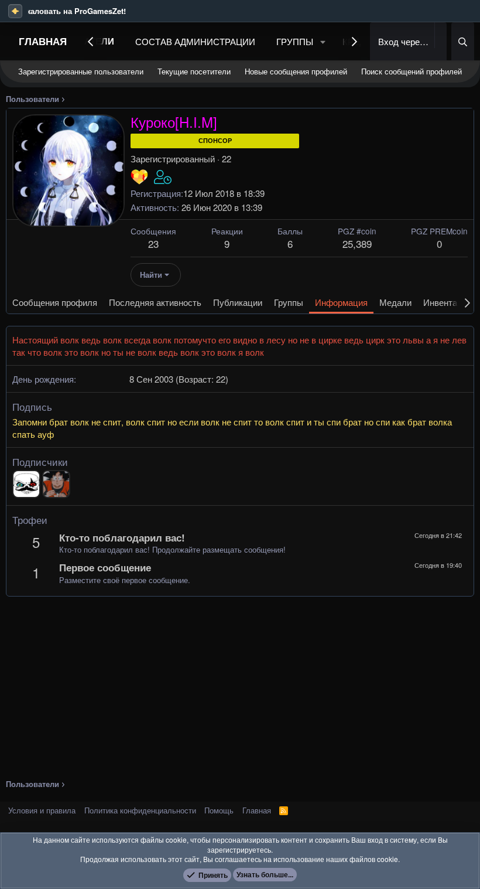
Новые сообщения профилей (296, 71)
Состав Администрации (195, 41)
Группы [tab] (288, 302)
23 (153, 243)
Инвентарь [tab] (445, 302)
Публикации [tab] (237, 302)
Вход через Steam (405, 41)
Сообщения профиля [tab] (54, 302)
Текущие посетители (194, 71)
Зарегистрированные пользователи (80, 71)
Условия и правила (42, 810)
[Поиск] (462, 41)
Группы (294, 41)
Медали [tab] (395, 302)
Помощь (219, 810)
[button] (323, 41)
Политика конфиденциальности (140, 810)
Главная (43, 41)
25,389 (357, 243)
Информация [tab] (341, 302)
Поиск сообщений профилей (411, 71)
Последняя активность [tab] (155, 302)
